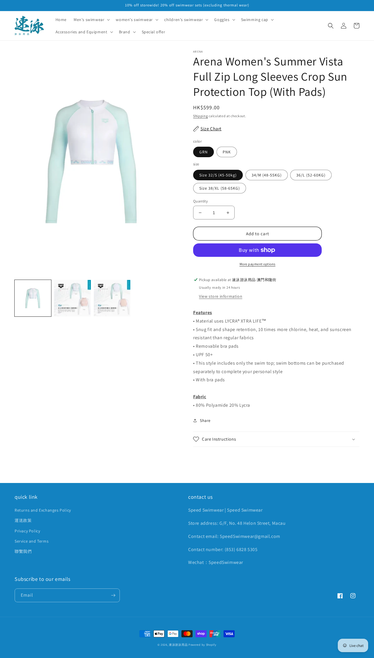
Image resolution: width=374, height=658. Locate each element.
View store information (220, 296)
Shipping (200, 116)
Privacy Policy (27, 531)
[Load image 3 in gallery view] (112, 298)
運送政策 (23, 520)
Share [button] (205, 420)
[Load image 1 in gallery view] (33, 298)
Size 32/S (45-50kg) (218, 175)
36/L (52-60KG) (310, 175)
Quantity (200, 201)
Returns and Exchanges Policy (43, 510)
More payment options (258, 264)
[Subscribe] (113, 595)
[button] (91, 19)
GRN (203, 152)
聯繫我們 (23, 551)
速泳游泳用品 (178, 645)
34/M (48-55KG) (267, 175)
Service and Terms (32, 541)
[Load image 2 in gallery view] (72, 298)
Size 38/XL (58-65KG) (219, 188)
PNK (227, 152)
